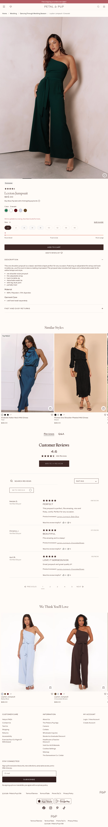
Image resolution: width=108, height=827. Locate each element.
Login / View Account (91, 719)
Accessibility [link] (7, 736)
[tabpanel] (54, 380)
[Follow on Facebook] (44, 808)
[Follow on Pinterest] (57, 808)
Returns (5, 733)
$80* (64, 2)
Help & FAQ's (7, 719)
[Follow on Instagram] (50, 808)
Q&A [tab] (61, 434)
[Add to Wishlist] (52, 415)
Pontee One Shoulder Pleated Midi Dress (71, 420)
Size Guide (99, 222)
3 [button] (57, 587)
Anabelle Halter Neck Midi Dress (14, 420)
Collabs (46, 729)
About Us (46, 719)
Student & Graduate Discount (54, 736)
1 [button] (42, 587)
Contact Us (6, 723)
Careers (46, 726)
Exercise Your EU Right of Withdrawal (12, 740)
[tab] (54, 327)
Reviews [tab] (49, 434)
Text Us (5, 726)
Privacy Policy (68, 793)
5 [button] (72, 587)
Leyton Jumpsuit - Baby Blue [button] (68, 517)
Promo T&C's (56, 793)
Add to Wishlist (52, 253)
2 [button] (50, 587)
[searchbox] (36, 481)
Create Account (89, 723)
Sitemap (46, 752)
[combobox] (86, 480)
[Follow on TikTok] (64, 808)
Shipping (5, 729)
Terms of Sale (45, 793)
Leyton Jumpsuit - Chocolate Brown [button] (70, 543)
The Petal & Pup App (50, 723)
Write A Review (54, 463)
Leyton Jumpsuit (8, 699)
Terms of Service (32, 793)
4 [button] (64, 587)
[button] (30, 587)
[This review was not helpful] (68, 522)
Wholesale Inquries (50, 733)
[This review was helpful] (63, 522)
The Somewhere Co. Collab (53, 755)
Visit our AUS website (51, 745)
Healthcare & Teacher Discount (51, 740)
